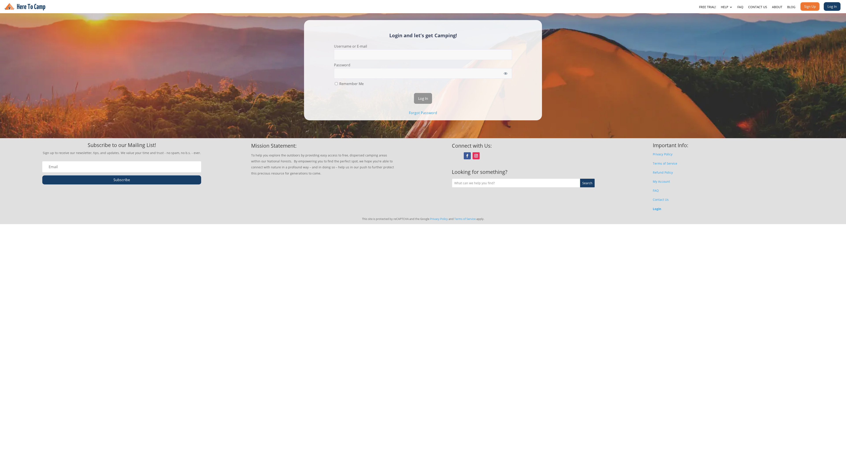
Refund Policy (663, 172)
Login (657, 209)
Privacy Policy (662, 154)
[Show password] (505, 73)
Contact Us (757, 7)
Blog (791, 7)
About (777, 7)
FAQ (740, 7)
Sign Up (810, 6)
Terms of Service (665, 163)
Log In (832, 6)
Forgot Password (423, 112)
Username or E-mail (350, 46)
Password (342, 65)
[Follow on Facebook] (467, 155)
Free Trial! (707, 7)
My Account (661, 181)
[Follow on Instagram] (476, 155)
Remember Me (351, 83)
